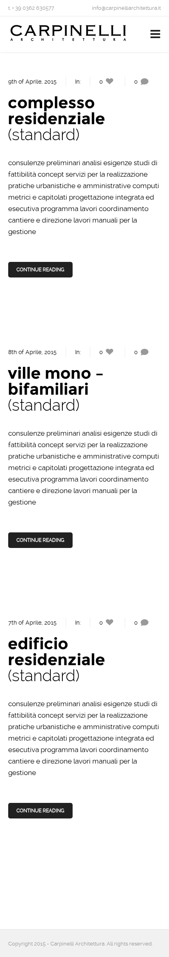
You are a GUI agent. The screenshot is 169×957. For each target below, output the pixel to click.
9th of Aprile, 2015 (32, 81)
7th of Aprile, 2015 (32, 622)
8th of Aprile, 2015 (32, 352)
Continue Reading (40, 270)
